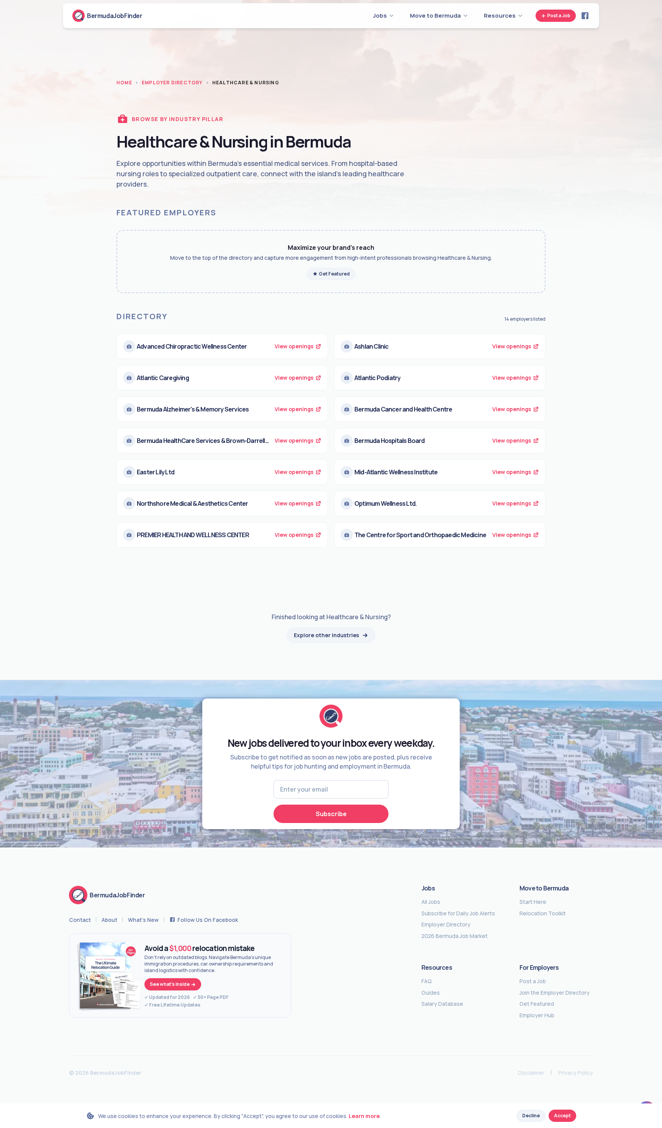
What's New (143, 919)
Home (124, 82)
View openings (294, 346)
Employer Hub (536, 1015)
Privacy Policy (575, 1072)
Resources (436, 967)
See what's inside (170, 984)
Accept (562, 1115)
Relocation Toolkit (542, 913)
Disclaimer (531, 1072)
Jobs (428, 888)
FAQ (426, 981)
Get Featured (334, 274)
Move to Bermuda (544, 888)
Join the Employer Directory (554, 992)
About (109, 919)
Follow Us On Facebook (207, 919)
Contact (80, 919)
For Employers (539, 967)
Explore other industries (326, 635)
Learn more (364, 1116)
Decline (531, 1115)
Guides (430, 992)
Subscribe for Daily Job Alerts (458, 913)
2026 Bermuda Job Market (454, 936)
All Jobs (430, 901)
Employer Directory (172, 82)
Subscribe (331, 814)
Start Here (532, 901)
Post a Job (558, 15)
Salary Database (442, 1003)
